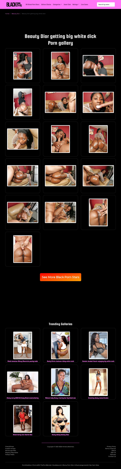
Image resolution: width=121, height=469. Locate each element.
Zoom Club (67, 4)
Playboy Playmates (11, 452)
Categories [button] (56, 4)
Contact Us (112, 456)
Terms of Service (110, 448)
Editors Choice (46, 4)
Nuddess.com (57, 465)
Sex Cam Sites (94, 465)
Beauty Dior (16, 13)
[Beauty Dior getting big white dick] (22, 65)
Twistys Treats (9, 454)
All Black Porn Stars (32, 4)
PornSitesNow (27, 465)
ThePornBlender (46, 465)
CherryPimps (9, 446)
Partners (113, 454)
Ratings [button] (75, 4)
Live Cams (84, 4)
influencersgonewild (81, 465)
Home (7, 13)
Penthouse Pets (10, 450)
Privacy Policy (111, 446)
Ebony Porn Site (68, 465)
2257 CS (113, 452)
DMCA (114, 450)
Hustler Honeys (10, 448)
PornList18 (36, 465)
